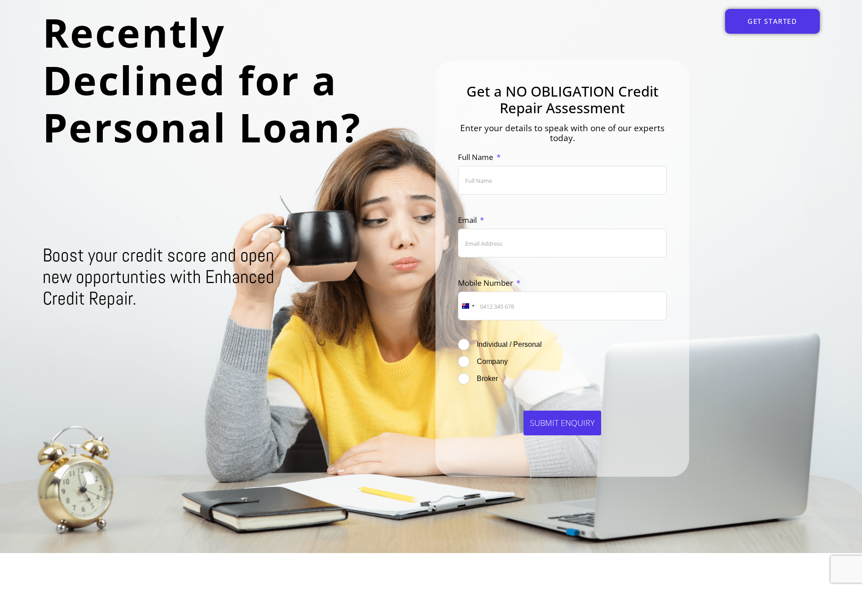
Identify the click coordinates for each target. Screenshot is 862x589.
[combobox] (467, 306)
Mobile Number (485, 283)
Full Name (475, 157)
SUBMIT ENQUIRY (562, 422)
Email (467, 220)
